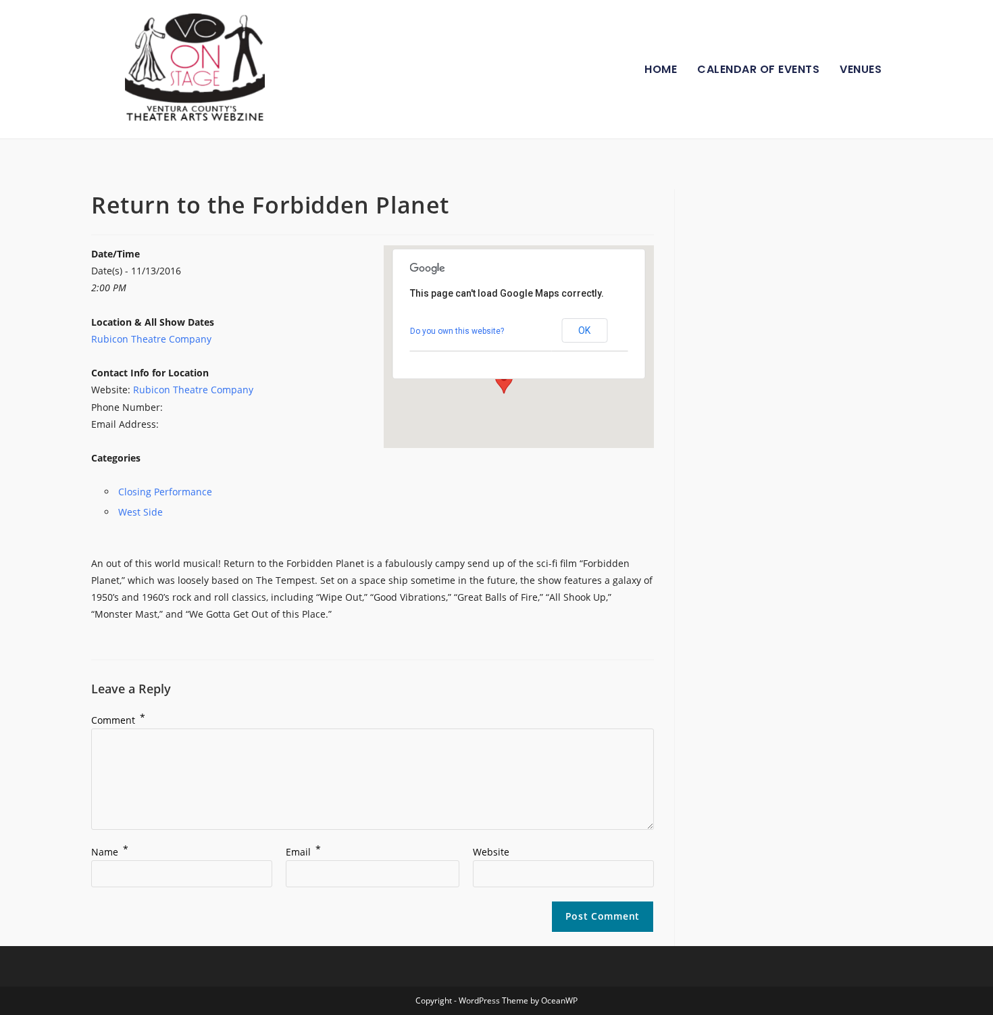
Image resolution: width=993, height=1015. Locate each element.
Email (303, 851)
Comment (118, 720)
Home (660, 69)
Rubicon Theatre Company (151, 338)
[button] (504, 381)
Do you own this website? (457, 331)
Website (491, 851)
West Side (140, 511)
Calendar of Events (758, 69)
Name (109, 851)
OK (584, 330)
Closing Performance (165, 491)
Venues (861, 69)
